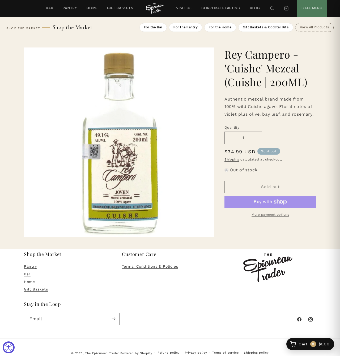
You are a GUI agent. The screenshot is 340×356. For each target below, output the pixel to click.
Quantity (231, 127)
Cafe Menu (311, 5)
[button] (272, 8)
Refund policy (169, 353)
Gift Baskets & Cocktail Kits (266, 27)
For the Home (220, 27)
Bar (49, 8)
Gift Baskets (120, 8)
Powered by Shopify (136, 353)
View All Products (314, 27)
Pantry (70, 8)
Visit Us (183, 5)
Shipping (231, 159)
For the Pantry (185, 27)
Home (92, 8)
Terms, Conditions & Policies (150, 266)
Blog (255, 8)
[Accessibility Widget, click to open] (9, 347)
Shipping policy (256, 353)
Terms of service (225, 353)
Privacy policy (196, 353)
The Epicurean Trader (102, 353)
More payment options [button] (270, 214)
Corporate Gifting (218, 5)
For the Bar (153, 27)
